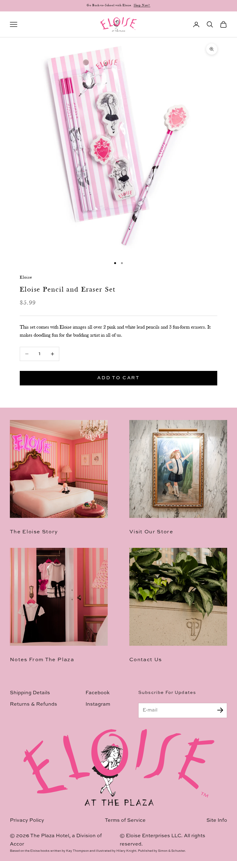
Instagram (97, 704)
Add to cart (118, 378)
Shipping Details (30, 693)
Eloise (26, 277)
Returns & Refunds (33, 704)
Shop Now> (142, 5)
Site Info (216, 820)
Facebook (97, 693)
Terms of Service (125, 820)
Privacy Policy (27, 820)
